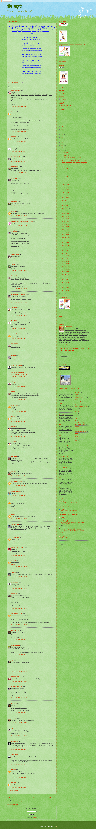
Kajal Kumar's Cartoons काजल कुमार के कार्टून (22, 221)
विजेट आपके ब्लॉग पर (62, 61)
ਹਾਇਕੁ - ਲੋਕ (63, 541)
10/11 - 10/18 (65, 190)
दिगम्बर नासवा (14, 456)
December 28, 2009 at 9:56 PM (18, 712)
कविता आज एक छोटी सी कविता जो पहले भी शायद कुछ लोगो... (75, 162)
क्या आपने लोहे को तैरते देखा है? (17, 372)
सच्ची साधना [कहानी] (63, 446)
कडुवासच (13, 514)
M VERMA (14, 321)
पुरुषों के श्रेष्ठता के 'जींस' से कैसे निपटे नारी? (20, 374)
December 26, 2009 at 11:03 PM (19, 509)
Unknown (13, 112)
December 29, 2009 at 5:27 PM (18, 764)
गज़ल (60, 478)
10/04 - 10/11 (65, 192)
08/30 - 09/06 (65, 205)
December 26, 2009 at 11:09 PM (19, 519)
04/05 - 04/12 (65, 261)
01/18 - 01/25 (65, 285)
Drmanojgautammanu (16, 613)
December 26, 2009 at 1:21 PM (18, 338)
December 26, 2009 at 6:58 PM (18, 436)
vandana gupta (15, 254)
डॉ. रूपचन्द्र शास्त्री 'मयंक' (17, 156)
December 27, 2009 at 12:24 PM (19, 625)
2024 (62, 126)
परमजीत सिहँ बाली (15, 201)
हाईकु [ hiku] (62, 487)
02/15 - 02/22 (65, 274)
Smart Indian (14, 147)
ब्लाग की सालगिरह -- (63, 467)
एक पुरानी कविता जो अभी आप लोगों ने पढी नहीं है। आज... (74, 160)
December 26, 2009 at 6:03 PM (18, 421)
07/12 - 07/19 (65, 224)
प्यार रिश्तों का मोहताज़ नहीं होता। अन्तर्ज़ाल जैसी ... (73, 157)
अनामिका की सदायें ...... (16, 676)
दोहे (76, 420)
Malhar (62, 501)
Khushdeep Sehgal (16, 90)
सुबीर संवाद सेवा (63, 528)
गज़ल (60, 425)
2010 (62, 148)
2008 (62, 293)
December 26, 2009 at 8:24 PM (18, 476)
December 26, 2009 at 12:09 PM (19, 315)
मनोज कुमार (13, 382)
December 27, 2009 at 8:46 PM (18, 654)
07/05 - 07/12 (65, 227)
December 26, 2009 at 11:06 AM (19, 225)
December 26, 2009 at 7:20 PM (18, 466)
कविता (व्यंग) (77, 404)
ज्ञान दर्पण (62, 509)
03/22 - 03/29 (65, 266)
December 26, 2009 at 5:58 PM (18, 411)
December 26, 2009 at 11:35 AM (19, 270)
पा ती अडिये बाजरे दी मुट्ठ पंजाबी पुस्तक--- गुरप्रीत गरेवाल (82, 423)
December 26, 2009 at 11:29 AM (19, 249)
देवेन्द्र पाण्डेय (14, 703)
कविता (76, 399)
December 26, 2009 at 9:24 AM (18, 131)
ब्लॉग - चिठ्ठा (61, 93)
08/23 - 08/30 (65, 208)
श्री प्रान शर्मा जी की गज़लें (80, 431)
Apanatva (13, 572)
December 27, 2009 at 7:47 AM (18, 542)
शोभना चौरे (13, 769)
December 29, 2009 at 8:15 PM (18, 777)
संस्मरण (76, 436)
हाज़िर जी (61, 435)
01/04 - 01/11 (65, 290)
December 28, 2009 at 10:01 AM (19, 698)
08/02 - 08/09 (65, 216)
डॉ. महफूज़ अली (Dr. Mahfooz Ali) (19, 294)
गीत (76, 418)
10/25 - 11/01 (65, 184)
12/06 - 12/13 (65, 168)
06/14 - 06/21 (65, 234)
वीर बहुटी (14, 6)
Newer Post (10, 797)
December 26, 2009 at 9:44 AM (18, 172)
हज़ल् (76, 438)
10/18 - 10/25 (65, 187)
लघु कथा (77, 426)
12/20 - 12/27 (65, 155)
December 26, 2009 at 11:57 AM (19, 302)
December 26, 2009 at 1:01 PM (18, 328)
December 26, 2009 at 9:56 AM (18, 196)
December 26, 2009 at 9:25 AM (18, 141)
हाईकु (76, 441)
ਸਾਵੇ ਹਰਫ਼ (62, 536)
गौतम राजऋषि (14, 307)
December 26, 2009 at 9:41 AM (18, 161)
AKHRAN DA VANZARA (17, 547)
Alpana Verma (14, 754)
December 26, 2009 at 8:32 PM (18, 486)
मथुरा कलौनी (13, 718)
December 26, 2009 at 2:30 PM (18, 360)
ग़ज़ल (76, 416)
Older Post (52, 797)
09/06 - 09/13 (65, 203)
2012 (62, 142)
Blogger (55, 826)
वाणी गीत (13, 392)
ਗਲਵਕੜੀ (62, 543)
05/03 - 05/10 (65, 250)
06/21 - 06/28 (65, 232)
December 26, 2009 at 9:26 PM (18, 495)
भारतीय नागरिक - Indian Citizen (18, 334)
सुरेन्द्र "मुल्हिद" (14, 178)
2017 (62, 132)
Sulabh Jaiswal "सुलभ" (17, 686)
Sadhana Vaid (14, 276)
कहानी (76, 409)
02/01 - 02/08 (65, 279)
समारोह (76, 434)
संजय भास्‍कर (14, 471)
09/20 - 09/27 (65, 197)
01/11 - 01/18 (65, 287)
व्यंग (76, 429)
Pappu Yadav (14, 405)
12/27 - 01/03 (65, 152)
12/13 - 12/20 (65, 166)
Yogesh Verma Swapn (16, 481)
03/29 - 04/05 (65, 264)
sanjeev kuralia (15, 741)
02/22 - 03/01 (65, 271)
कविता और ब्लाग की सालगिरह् (81, 406)
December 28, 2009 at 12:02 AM (19, 681)
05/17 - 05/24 (65, 245)
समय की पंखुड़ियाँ (64, 521)
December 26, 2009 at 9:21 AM (18, 106)
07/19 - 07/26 (65, 221)
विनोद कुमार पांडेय (15, 524)
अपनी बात (77, 392)
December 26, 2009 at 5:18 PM (18, 399)
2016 (62, 134)
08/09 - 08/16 (65, 213)
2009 (62, 150)
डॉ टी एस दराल (14, 344)
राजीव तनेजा (13, 137)
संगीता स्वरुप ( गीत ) (15, 630)
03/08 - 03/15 (65, 269)
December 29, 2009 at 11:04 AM (19, 736)
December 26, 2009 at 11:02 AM (19, 206)
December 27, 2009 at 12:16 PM (19, 588)
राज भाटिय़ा (13, 355)
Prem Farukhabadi (16, 491)
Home (32, 797)
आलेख (76, 395)
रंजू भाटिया (13, 211)
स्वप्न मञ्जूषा (14, 416)
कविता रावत (13, 426)
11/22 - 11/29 (65, 174)
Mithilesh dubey (15, 166)
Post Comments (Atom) (19, 801)
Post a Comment (14, 790)
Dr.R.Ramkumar (15, 645)
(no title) (61, 393)
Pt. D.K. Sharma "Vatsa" (17, 501)
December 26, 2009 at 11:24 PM (19, 532)
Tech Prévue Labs (64, 507)
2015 (62, 137)
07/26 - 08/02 (65, 219)
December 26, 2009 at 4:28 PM (18, 376)
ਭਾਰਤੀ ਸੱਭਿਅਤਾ (63, 537)
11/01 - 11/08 (65, 182)
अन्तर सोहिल (14, 231)
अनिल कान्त (13, 264)
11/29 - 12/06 (65, 171)
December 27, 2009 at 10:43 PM (19, 671)
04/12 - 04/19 (65, 258)
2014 (62, 140)
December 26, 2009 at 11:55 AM (19, 289)
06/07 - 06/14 (65, 237)
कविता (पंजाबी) (78, 402)
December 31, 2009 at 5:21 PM (18, 787)
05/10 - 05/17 (65, 248)
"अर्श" (12, 660)
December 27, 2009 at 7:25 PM (18, 639)
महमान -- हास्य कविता (63, 456)
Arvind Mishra (15, 537)
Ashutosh (13, 560)
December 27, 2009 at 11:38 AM (19, 576)
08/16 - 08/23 (65, 211)
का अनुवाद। (77, 411)
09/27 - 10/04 (65, 195)
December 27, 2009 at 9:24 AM (18, 555)
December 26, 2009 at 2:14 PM (18, 350)
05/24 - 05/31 (65, 242)
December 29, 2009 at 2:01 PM (18, 749)
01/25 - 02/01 (65, 282)
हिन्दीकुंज (13, 564)
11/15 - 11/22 (65, 176)
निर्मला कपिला (69, 327)
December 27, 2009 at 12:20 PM (19, 608)
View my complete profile (65, 344)
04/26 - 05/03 (65, 253)
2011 (62, 145)
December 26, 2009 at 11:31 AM (19, 259)
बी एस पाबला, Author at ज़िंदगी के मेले (68, 515)
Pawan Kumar (14, 582)
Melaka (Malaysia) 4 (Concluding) (68, 502)
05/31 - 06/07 (65, 240)
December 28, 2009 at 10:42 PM (19, 722)
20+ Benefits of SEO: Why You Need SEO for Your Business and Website (72, 522)
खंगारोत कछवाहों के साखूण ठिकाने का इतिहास (69, 510)
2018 (62, 129)
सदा (12, 728)
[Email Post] (22, 82)
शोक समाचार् (61, 414)
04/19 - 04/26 (65, 256)
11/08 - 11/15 (65, 179)
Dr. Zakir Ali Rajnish (16, 365)
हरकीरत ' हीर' (14, 593)
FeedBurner (35, 817)
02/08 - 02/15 (65, 277)
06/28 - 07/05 (65, 229)
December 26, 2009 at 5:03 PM (18, 386)
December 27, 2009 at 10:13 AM (19, 567)
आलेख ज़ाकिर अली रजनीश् (81, 397)
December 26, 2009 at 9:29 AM (18, 151)
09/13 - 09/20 (65, 200)
